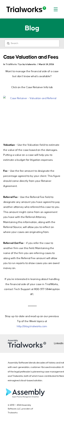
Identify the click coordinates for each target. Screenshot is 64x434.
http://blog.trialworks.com (32, 326)
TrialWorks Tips (14, 64)
